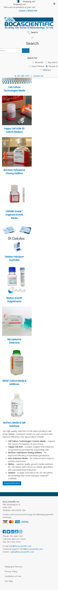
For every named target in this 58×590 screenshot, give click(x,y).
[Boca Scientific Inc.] (29, 23)
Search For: (32, 57)
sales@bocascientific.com (22, 551)
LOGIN (22, 10)
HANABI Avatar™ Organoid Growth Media (14, 214)
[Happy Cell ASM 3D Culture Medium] (17, 110)
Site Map (9, 581)
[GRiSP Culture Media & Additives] (17, 362)
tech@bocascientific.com (31, 549)
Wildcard (47, 70)
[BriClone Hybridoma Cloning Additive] (17, 151)
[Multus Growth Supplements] (17, 279)
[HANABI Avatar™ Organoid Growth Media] (17, 193)
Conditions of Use (13, 576)
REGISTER (32, 10)
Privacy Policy (11, 571)
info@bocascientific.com (20, 546)
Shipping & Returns (13, 566)
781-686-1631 (23, 76)
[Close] (32, 37)
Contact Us (38, 76)
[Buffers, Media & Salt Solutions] (17, 404)
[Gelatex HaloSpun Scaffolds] (17, 238)
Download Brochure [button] (12, 483)
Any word (52, 62)
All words (39, 62)
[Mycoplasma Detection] (17, 321)
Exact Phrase (38, 66)
